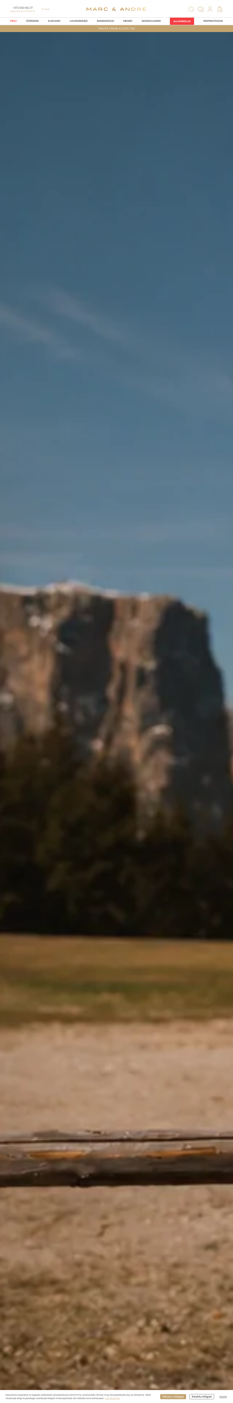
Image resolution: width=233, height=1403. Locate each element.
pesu (13, 20)
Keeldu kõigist (202, 1396)
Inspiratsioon (213, 20)
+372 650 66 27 (23, 7)
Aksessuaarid (151, 20)
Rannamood (105, 20)
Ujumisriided (79, 20)
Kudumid (54, 20)
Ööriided (32, 20)
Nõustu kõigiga (173, 1396)
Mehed (127, 20)
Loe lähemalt (112, 1398)
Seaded (223, 1396)
